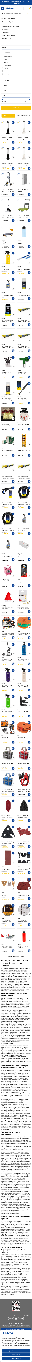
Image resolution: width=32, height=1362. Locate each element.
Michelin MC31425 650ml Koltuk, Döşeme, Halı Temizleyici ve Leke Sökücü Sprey (8, 555)
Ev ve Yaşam (5, 29)
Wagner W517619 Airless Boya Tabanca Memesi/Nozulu (23, 373)
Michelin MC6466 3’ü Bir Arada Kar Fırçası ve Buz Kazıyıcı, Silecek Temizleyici (24, 268)
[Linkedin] (16, 1318)
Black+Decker (8, 56)
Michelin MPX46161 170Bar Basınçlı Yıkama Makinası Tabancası (8, 503)
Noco (19, 788)
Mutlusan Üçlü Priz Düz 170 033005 (23, 555)
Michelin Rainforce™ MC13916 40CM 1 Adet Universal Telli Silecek (7, 477)
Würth (6, 59)
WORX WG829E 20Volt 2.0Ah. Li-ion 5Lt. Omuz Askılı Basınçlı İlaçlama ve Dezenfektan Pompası (7, 660)
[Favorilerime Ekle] (13, 131)
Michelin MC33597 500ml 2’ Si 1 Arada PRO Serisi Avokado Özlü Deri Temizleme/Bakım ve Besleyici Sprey (24, 686)
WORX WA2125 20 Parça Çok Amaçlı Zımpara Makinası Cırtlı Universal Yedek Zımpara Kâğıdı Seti (24, 816)
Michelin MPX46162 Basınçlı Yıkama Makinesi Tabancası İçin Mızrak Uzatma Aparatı (24, 399)
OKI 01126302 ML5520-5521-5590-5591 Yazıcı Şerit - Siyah (7, 451)
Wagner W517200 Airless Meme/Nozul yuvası (7, 373)
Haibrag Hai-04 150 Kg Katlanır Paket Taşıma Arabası (7, 190)
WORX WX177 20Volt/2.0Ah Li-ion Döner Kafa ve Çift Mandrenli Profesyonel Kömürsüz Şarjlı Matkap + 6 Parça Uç (8, 738)
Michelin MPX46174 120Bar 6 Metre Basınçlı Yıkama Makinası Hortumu (8, 529)
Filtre (4, 115)
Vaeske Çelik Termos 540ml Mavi (23, 242)
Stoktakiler (6, 80)
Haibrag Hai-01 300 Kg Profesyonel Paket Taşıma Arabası (7, 242)
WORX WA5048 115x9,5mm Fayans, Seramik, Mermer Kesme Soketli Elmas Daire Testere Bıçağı (24, 920)
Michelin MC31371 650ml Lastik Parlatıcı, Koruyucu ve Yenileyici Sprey (8, 294)
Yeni (4, 90)
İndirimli (5, 85)
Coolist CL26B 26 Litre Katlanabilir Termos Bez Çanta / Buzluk (8, 790)
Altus (19, 188)
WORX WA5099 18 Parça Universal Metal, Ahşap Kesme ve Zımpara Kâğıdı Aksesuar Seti (24, 868)
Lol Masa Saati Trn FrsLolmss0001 (6, 580)
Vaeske (19, 240)
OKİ (2, 448)
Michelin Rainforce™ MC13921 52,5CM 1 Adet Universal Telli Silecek (24, 347)
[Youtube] (22, 1318)
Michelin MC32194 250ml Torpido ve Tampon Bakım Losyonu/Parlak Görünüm (8, 320)
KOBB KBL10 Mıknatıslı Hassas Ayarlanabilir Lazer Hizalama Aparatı (24, 712)
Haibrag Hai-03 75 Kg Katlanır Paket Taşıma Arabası (7, 216)
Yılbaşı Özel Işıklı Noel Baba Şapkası (7, 607)
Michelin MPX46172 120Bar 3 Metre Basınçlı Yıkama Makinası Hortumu (24, 503)
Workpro (7, 65)
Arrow (19, 605)
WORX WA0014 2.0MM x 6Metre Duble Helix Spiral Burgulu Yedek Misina (24, 633)
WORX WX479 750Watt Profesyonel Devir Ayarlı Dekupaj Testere (8, 633)
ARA (28, 13)
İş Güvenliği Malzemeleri (8, 35)
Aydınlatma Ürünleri (7, 41)
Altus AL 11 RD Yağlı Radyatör (23, 190)
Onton (19, 579)
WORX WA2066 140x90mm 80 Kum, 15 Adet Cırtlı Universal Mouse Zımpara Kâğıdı (23, 894)
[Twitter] (12, 1318)
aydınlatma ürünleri (13, 978)
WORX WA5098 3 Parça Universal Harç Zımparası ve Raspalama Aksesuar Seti (8, 894)
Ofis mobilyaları (23, 1115)
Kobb (19, 709)
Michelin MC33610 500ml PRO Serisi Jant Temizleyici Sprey (8, 686)
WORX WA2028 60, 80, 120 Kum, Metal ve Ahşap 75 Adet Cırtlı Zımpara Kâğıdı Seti (23, 842)
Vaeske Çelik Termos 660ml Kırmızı (23, 947)
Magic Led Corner (5, 422)
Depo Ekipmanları (6, 38)
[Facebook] (9, 1318)
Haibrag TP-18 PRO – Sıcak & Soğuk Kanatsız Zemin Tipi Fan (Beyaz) (24, 138)
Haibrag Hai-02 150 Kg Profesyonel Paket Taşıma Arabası (23, 216)
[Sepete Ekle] (13, 142)
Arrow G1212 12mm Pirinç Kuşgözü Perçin (23, 607)
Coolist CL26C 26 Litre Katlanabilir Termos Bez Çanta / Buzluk (8, 764)
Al (5, 71)
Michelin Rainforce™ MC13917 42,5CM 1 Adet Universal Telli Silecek (8, 347)
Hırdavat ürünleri (6, 1152)
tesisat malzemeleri (23, 976)
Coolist (3, 761)
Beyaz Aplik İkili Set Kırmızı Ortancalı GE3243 (8, 425)
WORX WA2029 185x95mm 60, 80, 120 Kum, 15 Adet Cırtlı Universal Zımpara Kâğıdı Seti (7, 868)
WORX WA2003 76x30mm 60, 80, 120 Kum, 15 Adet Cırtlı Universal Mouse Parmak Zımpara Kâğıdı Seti (8, 816)
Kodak (19, 448)
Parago (6, 68)
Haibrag (7, 74)
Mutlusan (20, 553)
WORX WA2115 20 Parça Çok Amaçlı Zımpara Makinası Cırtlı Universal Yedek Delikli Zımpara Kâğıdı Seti (8, 842)
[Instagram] (19, 1318)
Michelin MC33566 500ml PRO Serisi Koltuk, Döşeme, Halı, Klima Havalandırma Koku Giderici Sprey (8, 712)
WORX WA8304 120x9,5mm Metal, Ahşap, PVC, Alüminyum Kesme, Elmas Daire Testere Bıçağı (8, 920)
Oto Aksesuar (5, 32)
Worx (3, 631)
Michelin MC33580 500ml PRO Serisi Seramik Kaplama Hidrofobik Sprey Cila (8, 268)
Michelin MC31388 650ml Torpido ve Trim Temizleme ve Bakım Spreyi (24, 529)
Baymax (6, 62)
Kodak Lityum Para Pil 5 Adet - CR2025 (24, 451)
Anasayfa (3, 18)
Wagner (3, 370)
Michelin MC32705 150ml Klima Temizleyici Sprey (8, 399)
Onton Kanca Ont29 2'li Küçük (23, 581)
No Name (4, 605)
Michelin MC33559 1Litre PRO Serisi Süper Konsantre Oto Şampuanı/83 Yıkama (24, 660)
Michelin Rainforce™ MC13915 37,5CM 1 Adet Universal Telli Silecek (24, 320)
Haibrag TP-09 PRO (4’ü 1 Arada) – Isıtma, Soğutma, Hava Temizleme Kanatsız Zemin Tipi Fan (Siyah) (8, 164)
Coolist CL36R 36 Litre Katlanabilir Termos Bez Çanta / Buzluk (24, 764)
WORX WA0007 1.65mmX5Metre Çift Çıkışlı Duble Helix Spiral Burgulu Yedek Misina (24, 738)
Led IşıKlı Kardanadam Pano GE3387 (23, 425)
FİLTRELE (16, 108)
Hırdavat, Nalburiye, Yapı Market (10, 26)
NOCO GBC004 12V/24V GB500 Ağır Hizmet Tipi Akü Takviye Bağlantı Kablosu (24, 790)
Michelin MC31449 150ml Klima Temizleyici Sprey (24, 294)
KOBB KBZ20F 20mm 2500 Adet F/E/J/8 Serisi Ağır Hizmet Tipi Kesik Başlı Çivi (7, 947)
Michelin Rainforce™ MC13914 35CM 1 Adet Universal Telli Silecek (23, 477)
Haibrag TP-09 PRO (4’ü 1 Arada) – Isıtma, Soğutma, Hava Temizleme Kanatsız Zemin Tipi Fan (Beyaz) (24, 164)
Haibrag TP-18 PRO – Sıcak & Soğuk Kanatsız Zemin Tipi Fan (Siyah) (8, 138)
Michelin (3, 266)
